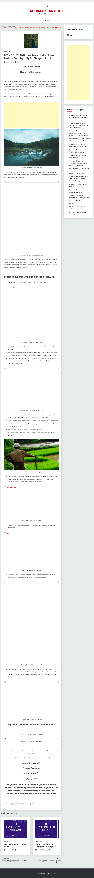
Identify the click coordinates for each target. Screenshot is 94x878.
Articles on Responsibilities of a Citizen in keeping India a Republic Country (79, 179)
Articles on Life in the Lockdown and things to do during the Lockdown (78, 163)
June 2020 (7, 51)
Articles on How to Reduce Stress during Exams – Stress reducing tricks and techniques (79, 133)
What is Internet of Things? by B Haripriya (45, 845)
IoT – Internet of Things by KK (15, 845)
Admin (19, 62)
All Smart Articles (47, 11)
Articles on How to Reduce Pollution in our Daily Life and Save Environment (78, 125)
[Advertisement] (31, 115)
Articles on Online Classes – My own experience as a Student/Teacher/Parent (79, 171)
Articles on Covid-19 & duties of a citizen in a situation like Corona (78, 117)
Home (47, 20)
